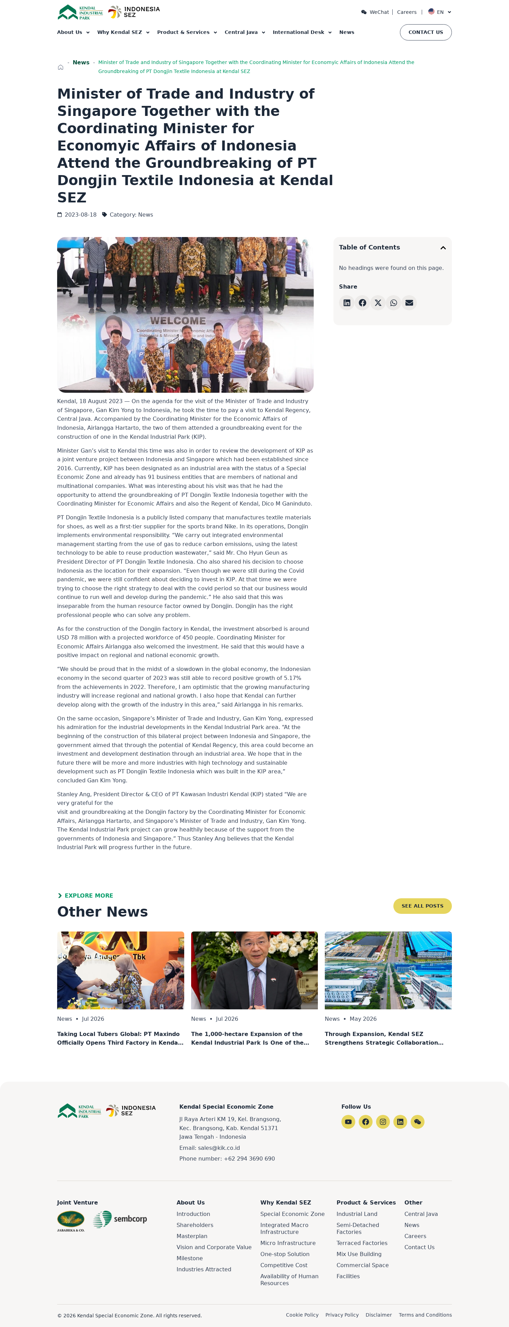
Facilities (348, 1276)
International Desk (298, 32)
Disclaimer (379, 1315)
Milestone (190, 1258)
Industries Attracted (204, 1269)
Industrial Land (357, 1214)
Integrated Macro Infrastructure (284, 1228)
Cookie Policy (302, 1315)
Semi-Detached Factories (358, 1228)
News (346, 32)
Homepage (60, 67)
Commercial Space (363, 1265)
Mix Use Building (359, 1254)
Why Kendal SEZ (119, 32)
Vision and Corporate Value (214, 1247)
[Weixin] (418, 1122)
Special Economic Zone (292, 1214)
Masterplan (192, 1236)
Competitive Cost (283, 1265)
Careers (407, 12)
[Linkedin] (400, 1122)
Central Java (241, 32)
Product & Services (183, 32)
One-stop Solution (285, 1254)
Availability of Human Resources (289, 1280)
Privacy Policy (342, 1315)
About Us (69, 32)
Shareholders (195, 1225)
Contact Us (419, 1247)
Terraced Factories (362, 1243)
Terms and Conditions (425, 1315)
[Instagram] (383, 1122)
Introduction (193, 1214)
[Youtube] (348, 1122)
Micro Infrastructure (288, 1243)
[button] (443, 248)
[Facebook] (366, 1122)
